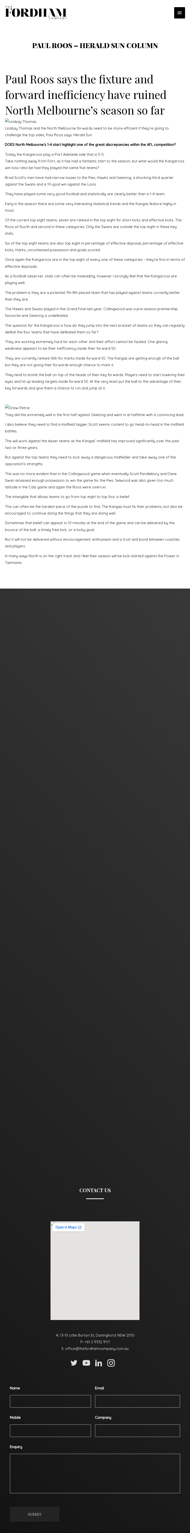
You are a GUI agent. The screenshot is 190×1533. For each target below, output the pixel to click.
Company (103, 1417)
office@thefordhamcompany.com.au (97, 1348)
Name (15, 1388)
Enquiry (16, 1447)
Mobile (15, 1417)
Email (99, 1388)
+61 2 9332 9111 (97, 1342)
